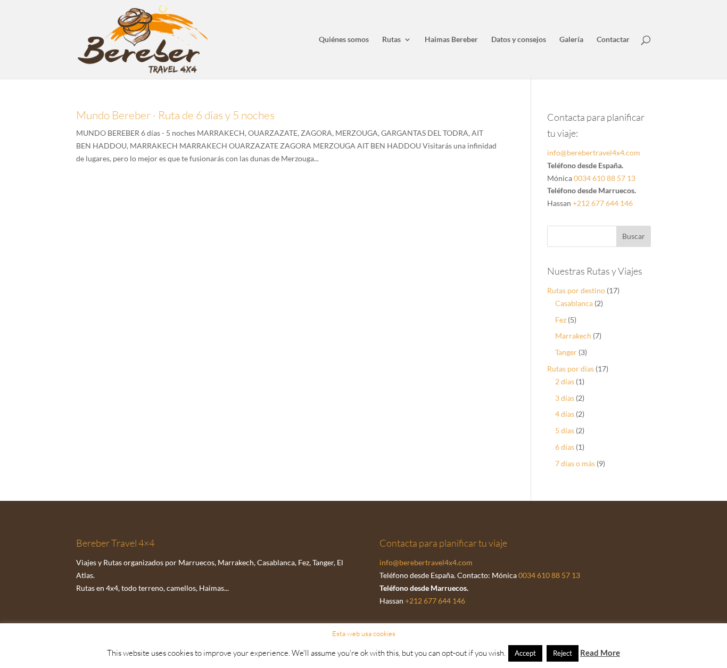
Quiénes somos (344, 40)
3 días (564, 397)
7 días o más (575, 463)
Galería (571, 40)
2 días (564, 381)
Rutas (391, 40)
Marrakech (573, 335)
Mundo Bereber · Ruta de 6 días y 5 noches (175, 115)
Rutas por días (570, 368)
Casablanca (574, 303)
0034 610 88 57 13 (604, 178)
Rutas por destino (576, 290)
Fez (560, 319)
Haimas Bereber (451, 40)
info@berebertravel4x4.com (593, 152)
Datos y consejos (518, 40)
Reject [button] (562, 653)
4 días (564, 413)
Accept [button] (525, 653)
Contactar (613, 40)
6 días (564, 446)
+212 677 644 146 (603, 203)
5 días (564, 430)
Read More (600, 652)
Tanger (566, 352)
